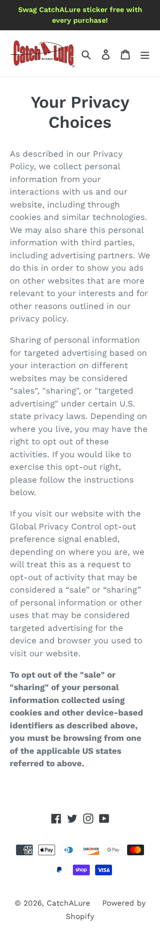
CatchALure (68, 902)
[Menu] (145, 53)
